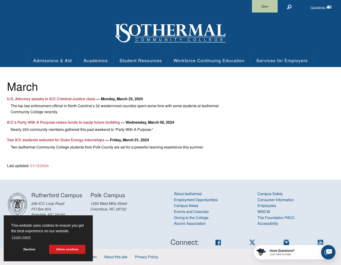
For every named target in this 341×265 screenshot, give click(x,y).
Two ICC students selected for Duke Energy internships (55, 139)
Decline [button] (29, 249)
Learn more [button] (21, 237)
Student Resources (140, 60)
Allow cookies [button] (67, 249)
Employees (266, 205)
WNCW (263, 211)
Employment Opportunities (196, 199)
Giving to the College (191, 217)
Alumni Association (190, 223)
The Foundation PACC (276, 217)
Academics (96, 60)
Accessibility (267, 223)
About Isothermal (188, 193)
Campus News (186, 205)
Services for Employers (282, 60)
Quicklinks (326, 6)
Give (264, 6)
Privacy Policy (146, 256)
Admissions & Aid (52, 60)
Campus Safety (270, 193)
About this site (115, 256)
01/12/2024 (39, 165)
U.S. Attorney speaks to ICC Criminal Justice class (51, 98)
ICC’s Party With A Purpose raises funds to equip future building (63, 122)
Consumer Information (275, 199)
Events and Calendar (191, 211)
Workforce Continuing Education (209, 60)
